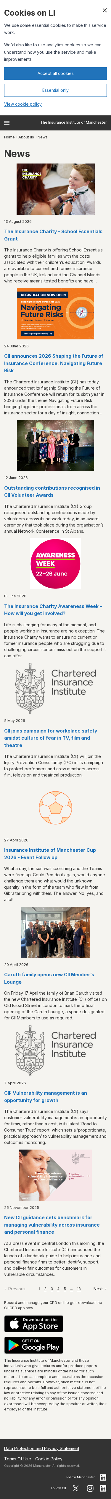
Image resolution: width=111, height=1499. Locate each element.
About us (26, 137)
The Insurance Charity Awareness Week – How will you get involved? (53, 610)
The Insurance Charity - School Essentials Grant (53, 235)
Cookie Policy (48, 1458)
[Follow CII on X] (75, 1488)
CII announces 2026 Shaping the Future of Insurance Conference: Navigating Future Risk (53, 363)
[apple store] (55, 1324)
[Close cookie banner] (105, 10)
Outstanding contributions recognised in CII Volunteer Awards (52, 491)
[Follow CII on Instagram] (90, 1488)
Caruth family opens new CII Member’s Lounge (49, 978)
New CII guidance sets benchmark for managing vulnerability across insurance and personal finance (52, 1225)
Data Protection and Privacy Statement (41, 1448)
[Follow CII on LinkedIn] (103, 1488)
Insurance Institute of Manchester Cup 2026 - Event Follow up (50, 853)
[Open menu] (6, 122)
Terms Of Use (17, 1458)
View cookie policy (23, 104)
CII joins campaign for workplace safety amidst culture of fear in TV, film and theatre (50, 738)
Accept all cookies (56, 73)
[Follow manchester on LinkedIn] (103, 1477)
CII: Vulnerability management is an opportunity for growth (45, 1096)
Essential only (55, 90)
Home (9, 137)
